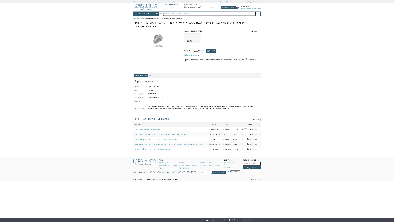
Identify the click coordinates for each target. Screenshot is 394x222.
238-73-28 (191, 172)
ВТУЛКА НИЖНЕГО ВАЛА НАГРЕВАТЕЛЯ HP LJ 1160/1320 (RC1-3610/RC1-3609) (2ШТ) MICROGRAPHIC (169, 144)
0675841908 (173, 4)
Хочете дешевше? (193, 55)
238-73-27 (181, 172)
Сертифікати (168, 2)
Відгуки (152, 75)
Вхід (249, 2)
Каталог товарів (142, 13)
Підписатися (251, 168)
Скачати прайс (185, 2)
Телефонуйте (141, 172)
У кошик (212, 51)
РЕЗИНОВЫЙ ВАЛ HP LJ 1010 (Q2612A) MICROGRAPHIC (154, 149)
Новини (146, 2)
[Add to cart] (255, 129)
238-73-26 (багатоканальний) (161, 172)
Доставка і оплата (156, 2)
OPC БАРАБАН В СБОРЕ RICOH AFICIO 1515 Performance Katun (157, 139)
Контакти (176, 2)
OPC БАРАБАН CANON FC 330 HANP (147, 129)
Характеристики (141, 75)
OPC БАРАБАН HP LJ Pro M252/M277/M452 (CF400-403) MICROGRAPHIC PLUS (161, 134)
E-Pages (259, 179)
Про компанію (138, 2)
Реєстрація (257, 2)
